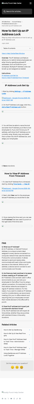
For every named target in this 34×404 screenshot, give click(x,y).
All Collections (6, 22)
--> (25, 184)
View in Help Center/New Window (13, 53)
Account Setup (16, 22)
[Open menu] (30, 3)
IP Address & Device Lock (9, 24)
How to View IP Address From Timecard (15, 78)
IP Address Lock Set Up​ (10, 76)
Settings (18, 91)
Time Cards (17, 184)
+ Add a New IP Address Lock (16, 106)
